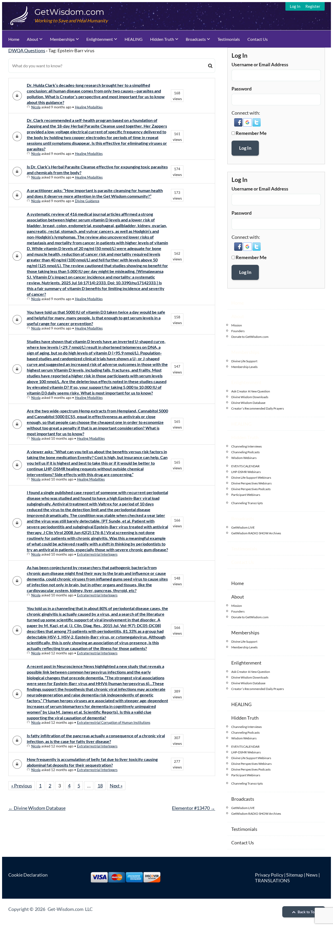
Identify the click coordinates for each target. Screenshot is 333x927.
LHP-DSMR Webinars (246, 472)
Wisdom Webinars (244, 458)
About (32, 39)
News (312, 875)
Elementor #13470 (193, 808)
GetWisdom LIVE (243, 527)
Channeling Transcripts (247, 503)
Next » (116, 785)
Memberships (62, 39)
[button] (238, 125)
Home (13, 39)
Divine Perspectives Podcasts (251, 489)
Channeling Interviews (246, 446)
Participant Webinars (245, 495)
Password (242, 88)
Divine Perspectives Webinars (251, 483)
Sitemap (294, 875)
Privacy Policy (269, 875)
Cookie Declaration (28, 875)
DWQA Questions (26, 50)
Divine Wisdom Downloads (249, 397)
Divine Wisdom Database (37, 808)
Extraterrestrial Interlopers (97, 554)
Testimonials (228, 39)
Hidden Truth (162, 39)
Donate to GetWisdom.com (249, 337)
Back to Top (307, 912)
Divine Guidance (87, 201)
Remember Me (251, 133)
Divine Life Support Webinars (251, 477)
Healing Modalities (89, 107)
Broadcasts (196, 39)
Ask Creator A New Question (250, 391)
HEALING (134, 39)
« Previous (21, 785)
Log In (295, 6)
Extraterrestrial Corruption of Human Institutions (113, 722)
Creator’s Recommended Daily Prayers (257, 408)
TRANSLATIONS (272, 880)
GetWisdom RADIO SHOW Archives (256, 533)
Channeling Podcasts (245, 452)
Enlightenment (99, 39)
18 (100, 785)
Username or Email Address (260, 64)
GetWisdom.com (69, 12)
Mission (236, 325)
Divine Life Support (244, 361)
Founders (238, 331)
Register (312, 6)
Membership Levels (244, 367)
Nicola (36, 107)
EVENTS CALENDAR (245, 466)
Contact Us (257, 39)
